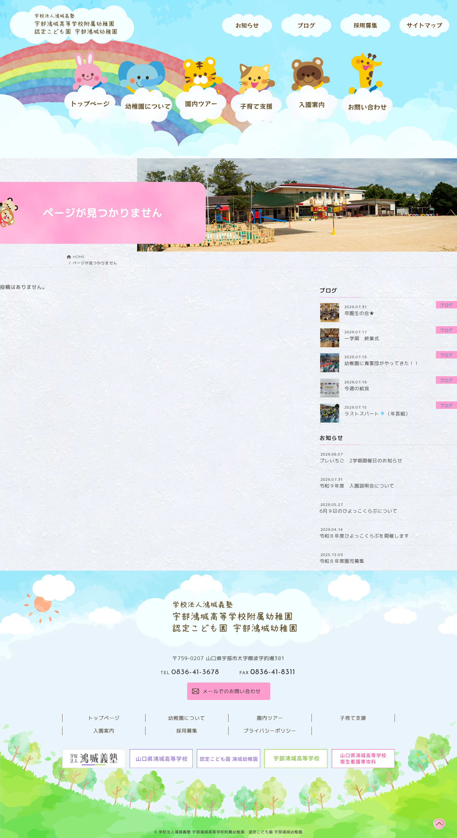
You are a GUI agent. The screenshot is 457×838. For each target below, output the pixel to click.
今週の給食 (356, 388)
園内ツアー (270, 718)
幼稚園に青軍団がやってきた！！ (381, 363)
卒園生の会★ (359, 313)
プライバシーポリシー (269, 730)
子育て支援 (353, 718)
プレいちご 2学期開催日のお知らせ (361, 460)
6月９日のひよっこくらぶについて (358, 511)
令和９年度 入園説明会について (357, 486)
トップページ (104, 718)
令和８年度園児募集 (342, 561)
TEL (189, 673)
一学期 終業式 (361, 338)
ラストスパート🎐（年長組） (377, 413)
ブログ (446, 305)
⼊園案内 (103, 730)
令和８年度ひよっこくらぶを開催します (364, 536)
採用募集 (186, 730)
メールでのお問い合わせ (231, 691)
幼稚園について (186, 718)
